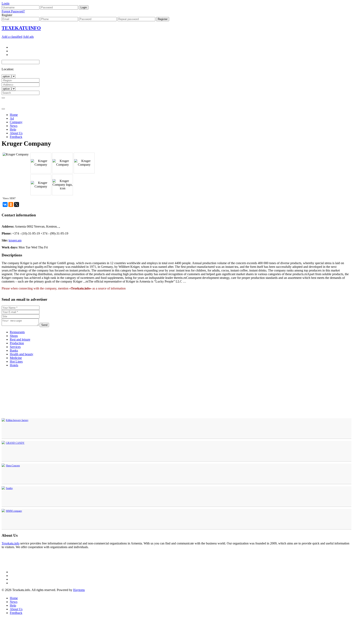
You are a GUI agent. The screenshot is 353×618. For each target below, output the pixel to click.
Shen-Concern (13, 465)
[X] (16, 204)
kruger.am (15, 240)
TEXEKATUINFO (21, 28)
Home (14, 114)
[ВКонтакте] (5, 204)
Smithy (9, 488)
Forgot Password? (13, 11)
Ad (12, 118)
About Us (16, 133)
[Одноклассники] (10, 204)
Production (17, 343)
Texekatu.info (10, 543)
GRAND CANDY (15, 442)
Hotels (14, 365)
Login (5, 3)
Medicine (16, 358)
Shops (14, 335)
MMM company (14, 511)
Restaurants (17, 332)
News (13, 125)
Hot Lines (16, 361)
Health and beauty (21, 354)
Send (44, 324)
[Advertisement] (176, 111)
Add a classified (12, 36)
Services (15, 347)
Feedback (16, 137)
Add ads (28, 36)
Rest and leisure (20, 339)
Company (16, 122)
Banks (14, 350)
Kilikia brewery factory (17, 420)
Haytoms (79, 590)
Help (13, 129)
